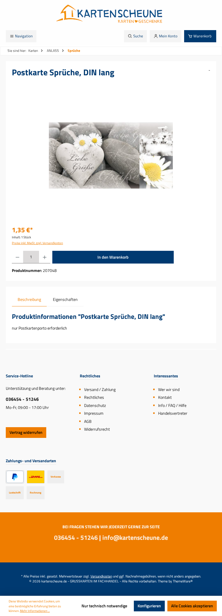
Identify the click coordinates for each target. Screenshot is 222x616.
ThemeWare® (183, 581)
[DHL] (36, 476)
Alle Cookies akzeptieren (192, 606)
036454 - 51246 (22, 399)
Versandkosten (101, 576)
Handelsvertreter (172, 413)
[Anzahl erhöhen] (44, 257)
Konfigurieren (149, 606)
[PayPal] (15, 476)
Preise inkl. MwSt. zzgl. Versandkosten (37, 243)
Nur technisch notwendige (104, 606)
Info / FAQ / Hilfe (172, 405)
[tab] (29, 299)
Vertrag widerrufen (26, 432)
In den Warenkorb (113, 257)
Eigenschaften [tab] (65, 299)
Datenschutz (95, 405)
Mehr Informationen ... (35, 610)
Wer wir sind (169, 389)
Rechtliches (94, 397)
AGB (88, 421)
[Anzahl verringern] (17, 257)
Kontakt (165, 397)
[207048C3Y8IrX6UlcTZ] (111, 155)
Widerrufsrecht (97, 429)
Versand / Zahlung (100, 389)
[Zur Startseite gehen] (111, 15)
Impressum (93, 413)
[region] (111, 155)
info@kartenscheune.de (135, 537)
